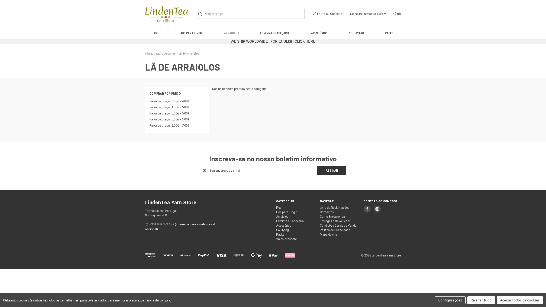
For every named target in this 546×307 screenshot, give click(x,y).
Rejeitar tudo (481, 300)
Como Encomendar (333, 216)
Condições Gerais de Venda (338, 225)
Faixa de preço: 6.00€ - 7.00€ (169, 125)
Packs (389, 33)
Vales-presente (286, 239)
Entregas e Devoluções (335, 221)
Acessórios (319, 33)
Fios (155, 33)
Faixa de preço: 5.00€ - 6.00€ (169, 119)
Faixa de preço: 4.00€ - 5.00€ (169, 107)
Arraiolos (231, 33)
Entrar (321, 14)
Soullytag (356, 33)
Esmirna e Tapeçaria (275, 33)
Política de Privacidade (335, 230)
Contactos (327, 212)
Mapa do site (328, 234)
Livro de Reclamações (334, 207)
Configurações (450, 300)
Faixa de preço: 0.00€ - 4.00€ (169, 101)
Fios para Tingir (191, 33)
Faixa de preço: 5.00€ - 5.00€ (169, 113)
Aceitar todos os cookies (520, 300)
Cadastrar (337, 14)
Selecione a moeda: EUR (366, 14)
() (398, 14)
